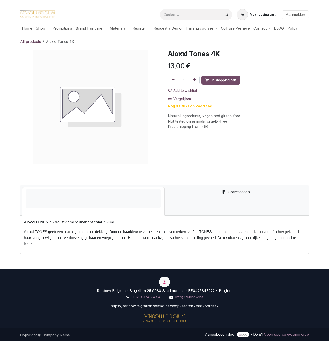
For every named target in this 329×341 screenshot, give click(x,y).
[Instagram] (164, 282)
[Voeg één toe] (194, 80)
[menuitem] (27, 28)
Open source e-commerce (286, 334)
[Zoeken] (226, 14)
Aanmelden (295, 14)
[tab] (93, 201)
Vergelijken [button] (182, 99)
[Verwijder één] (173, 80)
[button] (220, 80)
